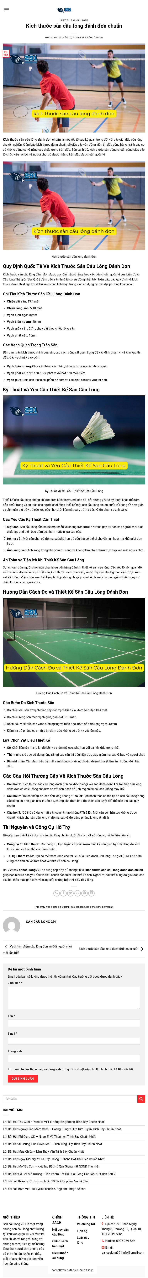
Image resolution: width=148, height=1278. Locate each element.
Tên (11, 1016)
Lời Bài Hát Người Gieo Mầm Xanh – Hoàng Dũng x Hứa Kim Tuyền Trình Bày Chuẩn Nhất (62, 1129)
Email (12, 1033)
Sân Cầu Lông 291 (92, 37)
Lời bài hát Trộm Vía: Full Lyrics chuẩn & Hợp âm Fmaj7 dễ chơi (44, 1189)
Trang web (15, 1051)
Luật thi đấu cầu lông (74, 20)
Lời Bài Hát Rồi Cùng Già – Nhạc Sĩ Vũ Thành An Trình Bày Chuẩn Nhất (49, 1137)
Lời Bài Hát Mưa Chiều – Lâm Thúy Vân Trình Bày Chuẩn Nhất (43, 1151)
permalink (107, 906)
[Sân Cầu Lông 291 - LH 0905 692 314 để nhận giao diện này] (64, 9)
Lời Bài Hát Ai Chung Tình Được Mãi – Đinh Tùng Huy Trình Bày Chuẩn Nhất (52, 1144)
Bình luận (15, 983)
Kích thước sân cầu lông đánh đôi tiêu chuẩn (109, 949)
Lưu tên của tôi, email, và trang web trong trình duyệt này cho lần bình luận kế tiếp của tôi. (74, 1069)
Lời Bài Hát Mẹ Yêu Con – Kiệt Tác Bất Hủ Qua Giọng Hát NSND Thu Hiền (51, 1166)
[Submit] (141, 1099)
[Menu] (7, 9)
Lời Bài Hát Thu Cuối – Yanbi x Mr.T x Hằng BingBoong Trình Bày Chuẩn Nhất (53, 1122)
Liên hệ (82, 1231)
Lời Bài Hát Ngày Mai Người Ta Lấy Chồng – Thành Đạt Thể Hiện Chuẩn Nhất (53, 1159)
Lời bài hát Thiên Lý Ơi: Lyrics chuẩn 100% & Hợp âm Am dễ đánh (46, 1181)
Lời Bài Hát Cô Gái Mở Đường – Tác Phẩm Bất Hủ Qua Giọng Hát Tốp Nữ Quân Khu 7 (59, 1174)
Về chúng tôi (86, 1224)
